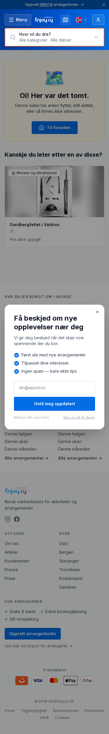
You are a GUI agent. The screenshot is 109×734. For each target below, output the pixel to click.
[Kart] (65, 20)
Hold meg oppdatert (54, 403)
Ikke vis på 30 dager (79, 417)
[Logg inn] (98, 20)
